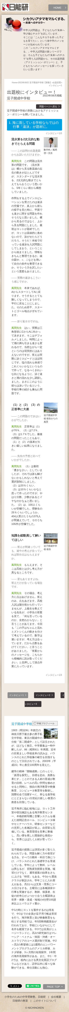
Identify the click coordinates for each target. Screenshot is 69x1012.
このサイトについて (44, 1000)
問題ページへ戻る (48, 106)
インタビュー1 (16, 695)
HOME (57, 7)
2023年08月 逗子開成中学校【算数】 (35, 82)
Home (14, 82)
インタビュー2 (43, 695)
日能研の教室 (20, 1000)
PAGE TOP (53, 986)
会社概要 (56, 996)
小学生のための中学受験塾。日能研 (25, 996)
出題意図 (57, 82)
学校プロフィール (45, 723)
